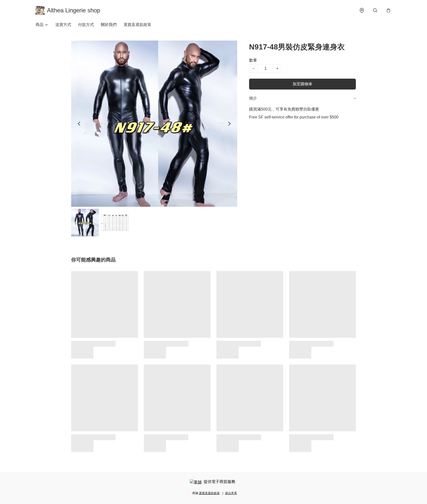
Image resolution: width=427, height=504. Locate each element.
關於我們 (109, 25)
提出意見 (231, 493)
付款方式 (86, 25)
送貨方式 (63, 25)
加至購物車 (302, 84)
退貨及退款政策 (137, 25)
